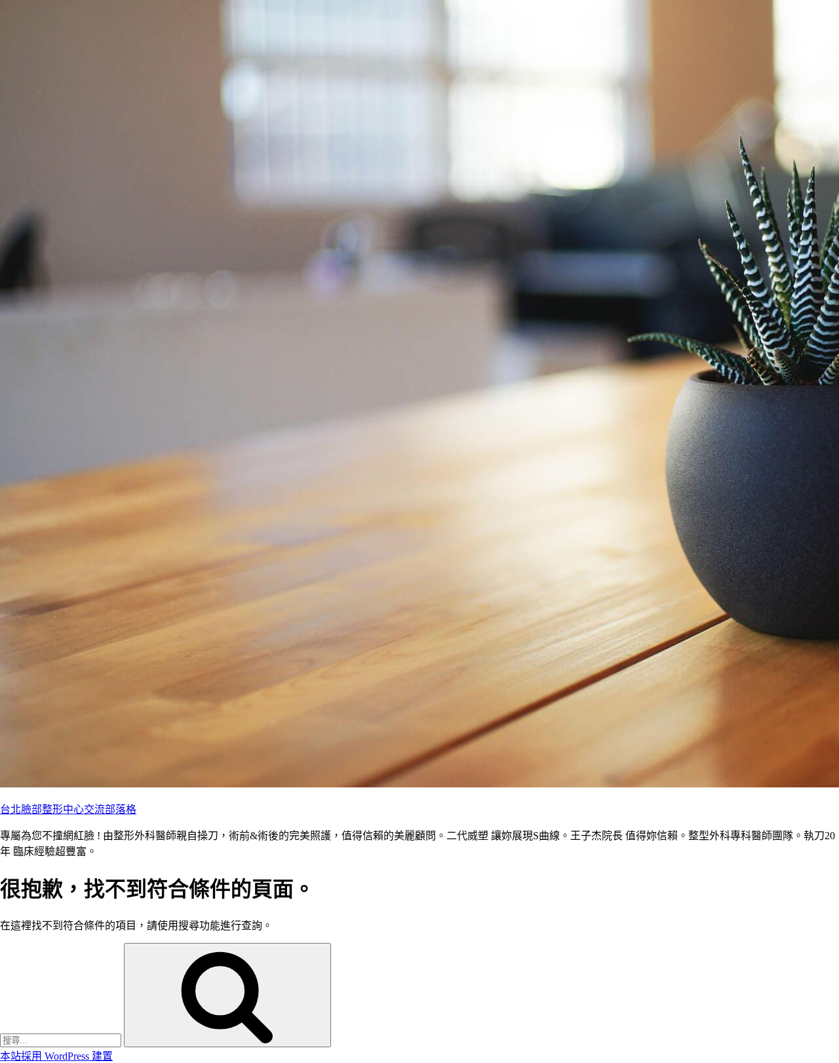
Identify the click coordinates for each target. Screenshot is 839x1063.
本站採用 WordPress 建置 (56, 1056)
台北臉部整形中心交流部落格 (68, 809)
